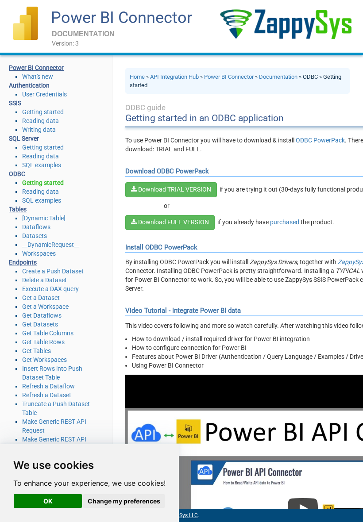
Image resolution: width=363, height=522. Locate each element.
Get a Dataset (41, 297)
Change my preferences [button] (124, 501)
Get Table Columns (47, 333)
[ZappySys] (285, 24)
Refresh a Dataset (46, 395)
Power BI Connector (121, 17)
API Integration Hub (174, 76)
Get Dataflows (42, 315)
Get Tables (36, 350)
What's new (37, 76)
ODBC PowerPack (320, 140)
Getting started (43, 111)
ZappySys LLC (181, 515)
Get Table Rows (43, 341)
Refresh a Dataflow (48, 386)
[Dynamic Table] (44, 218)
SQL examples (41, 165)
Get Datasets (40, 324)
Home (137, 76)
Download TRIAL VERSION (174, 189)
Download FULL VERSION (173, 222)
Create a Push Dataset (53, 271)
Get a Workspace (45, 306)
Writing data (39, 129)
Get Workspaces (44, 359)
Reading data (40, 120)
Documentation (278, 76)
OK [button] (48, 501)
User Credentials (44, 94)
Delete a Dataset (44, 280)
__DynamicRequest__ (50, 244)
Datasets (34, 235)
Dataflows (36, 226)
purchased (284, 222)
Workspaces (39, 253)
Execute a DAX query (50, 288)
